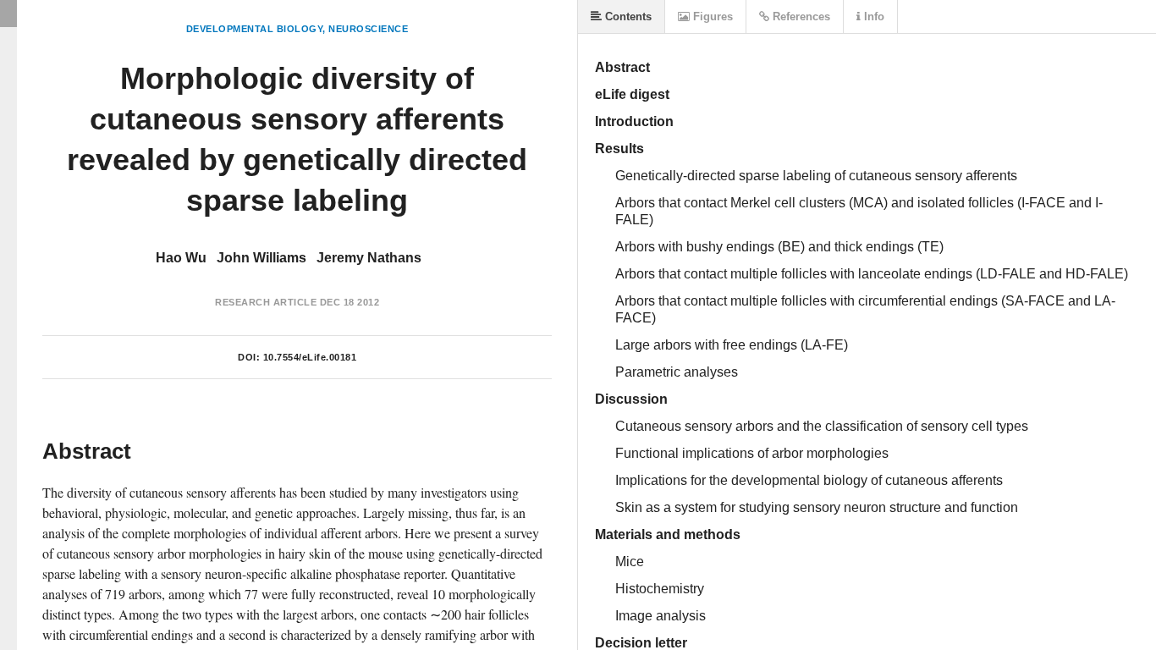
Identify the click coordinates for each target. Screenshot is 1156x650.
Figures (711, 16)
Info (872, 16)
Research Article (266, 302)
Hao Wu (181, 258)
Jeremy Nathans (369, 258)
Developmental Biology (254, 29)
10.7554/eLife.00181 (310, 357)
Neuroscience (368, 29)
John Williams (261, 258)
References (799, 16)
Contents (627, 16)
